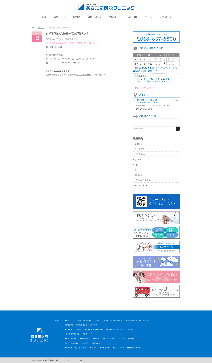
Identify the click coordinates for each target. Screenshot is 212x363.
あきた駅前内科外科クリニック (55, 360)
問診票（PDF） (142, 185)
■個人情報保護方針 (133, 348)
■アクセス (93, 348)
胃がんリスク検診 (108, 339)
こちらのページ (84, 75)
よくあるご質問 (130, 17)
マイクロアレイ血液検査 (126, 339)
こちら (57, 71)
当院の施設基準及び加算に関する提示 (137, 320)
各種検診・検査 (85, 339)
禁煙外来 (139, 175)
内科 (137, 165)
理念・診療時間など (85, 320)
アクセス (148, 17)
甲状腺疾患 (140, 149)
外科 (137, 170)
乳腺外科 (139, 144)
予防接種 (112, 17)
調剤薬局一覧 (80, 325)
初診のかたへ (117, 320)
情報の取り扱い (93, 325)
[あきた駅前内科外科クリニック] (106, 9)
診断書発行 (96, 343)
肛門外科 (139, 160)
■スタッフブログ (118, 348)
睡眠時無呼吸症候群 (143, 180)
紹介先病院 (69, 325)
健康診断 (96, 339)
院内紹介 (107, 320)
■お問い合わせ (105, 348)
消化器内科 (140, 154)
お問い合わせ (165, 17)
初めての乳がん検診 (72, 343)
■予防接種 (68, 348)
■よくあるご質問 (80, 348)
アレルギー (85, 343)
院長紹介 (98, 320)
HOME (43, 17)
